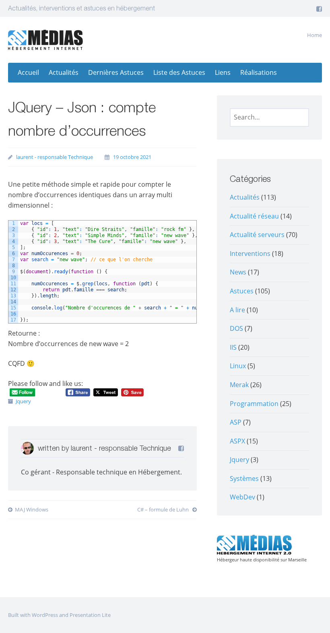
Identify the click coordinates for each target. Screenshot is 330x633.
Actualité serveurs (257, 234)
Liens (223, 72)
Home (314, 35)
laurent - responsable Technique (54, 157)
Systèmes (244, 478)
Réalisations (258, 72)
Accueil (28, 72)
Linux (238, 365)
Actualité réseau (254, 216)
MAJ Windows (31, 509)
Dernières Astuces (116, 72)
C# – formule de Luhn (163, 509)
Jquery (23, 401)
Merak (239, 384)
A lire (237, 309)
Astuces (242, 291)
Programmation (254, 403)
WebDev (242, 497)
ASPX (237, 441)
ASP (235, 422)
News (238, 272)
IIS (233, 347)
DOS (236, 328)
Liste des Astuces (179, 72)
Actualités (63, 72)
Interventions (250, 253)
